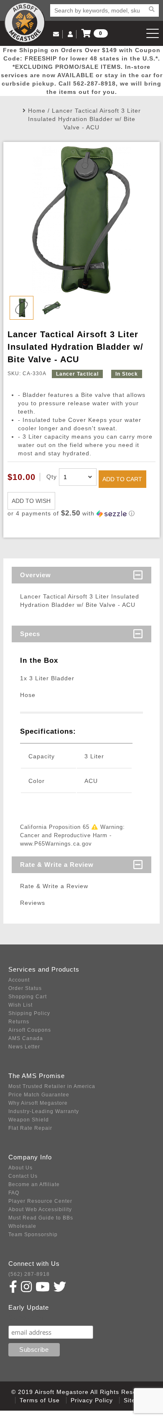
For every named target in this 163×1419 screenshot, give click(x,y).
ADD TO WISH (31, 500)
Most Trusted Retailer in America (51, 1086)
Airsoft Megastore (24, 22)
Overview (35, 574)
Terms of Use (40, 1400)
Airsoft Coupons (29, 1030)
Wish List (20, 1005)
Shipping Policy (29, 1013)
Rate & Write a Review (57, 864)
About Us (20, 1168)
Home (37, 110)
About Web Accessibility (40, 1209)
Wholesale (22, 1226)
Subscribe (26, 1317)
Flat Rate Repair (30, 1128)
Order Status (25, 988)
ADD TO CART (122, 479)
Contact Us (23, 1176)
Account (19, 980)
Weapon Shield (28, 1120)
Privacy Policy (92, 1400)
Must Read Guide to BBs (40, 1218)
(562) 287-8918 (29, 1274)
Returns (18, 1022)
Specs (30, 633)
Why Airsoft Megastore (38, 1103)
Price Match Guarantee (38, 1095)
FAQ (13, 1193)
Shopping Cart (27, 997)
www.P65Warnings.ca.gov (56, 844)
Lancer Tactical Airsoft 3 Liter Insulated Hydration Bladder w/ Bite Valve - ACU (84, 119)
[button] (81, 514)
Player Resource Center (40, 1201)
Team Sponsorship (33, 1234)
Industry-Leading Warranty (43, 1111)
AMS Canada (25, 1038)
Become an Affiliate (34, 1184)
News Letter (24, 1047)
